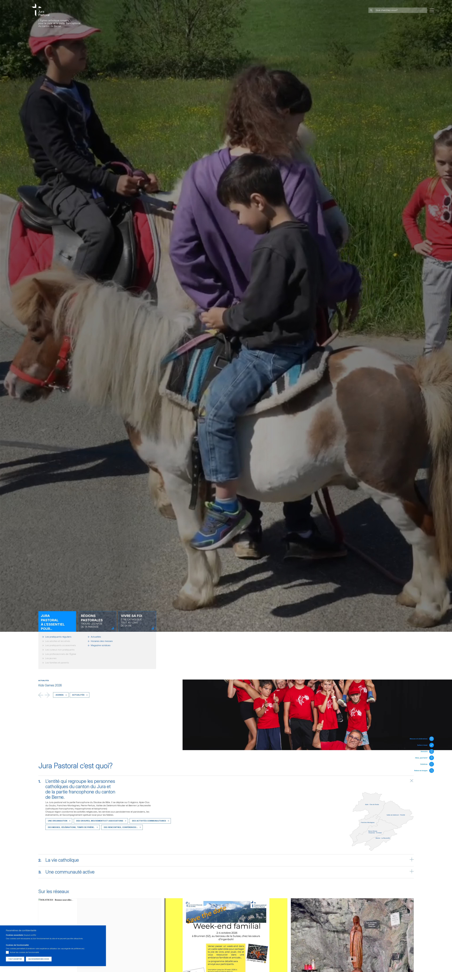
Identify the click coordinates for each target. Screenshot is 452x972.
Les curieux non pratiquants (60, 649)
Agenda (60, 695)
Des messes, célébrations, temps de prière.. (71, 827)
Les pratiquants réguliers (58, 636)
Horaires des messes (102, 641)
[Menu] (432, 10)
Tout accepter (15, 959)
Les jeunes (50, 658)
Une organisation (57, 821)
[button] (40, 695)
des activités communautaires (149, 821)
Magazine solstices (100, 645)
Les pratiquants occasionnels (60, 645)
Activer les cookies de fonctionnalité (24, 952)
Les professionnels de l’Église (60, 654)
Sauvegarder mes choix (38, 959)
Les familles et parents (57, 662)
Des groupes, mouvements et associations (99, 821)
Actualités (96, 636)
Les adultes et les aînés (57, 641)
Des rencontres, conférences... (121, 827)
